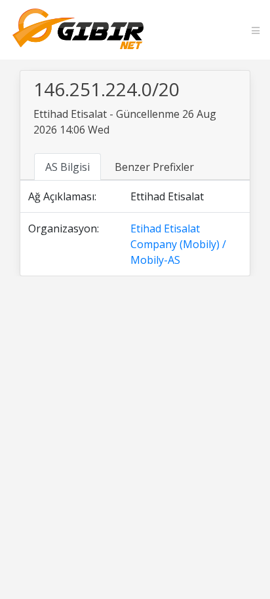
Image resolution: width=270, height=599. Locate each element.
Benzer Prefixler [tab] (154, 167)
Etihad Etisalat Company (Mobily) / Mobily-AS (178, 244)
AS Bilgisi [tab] (67, 167)
